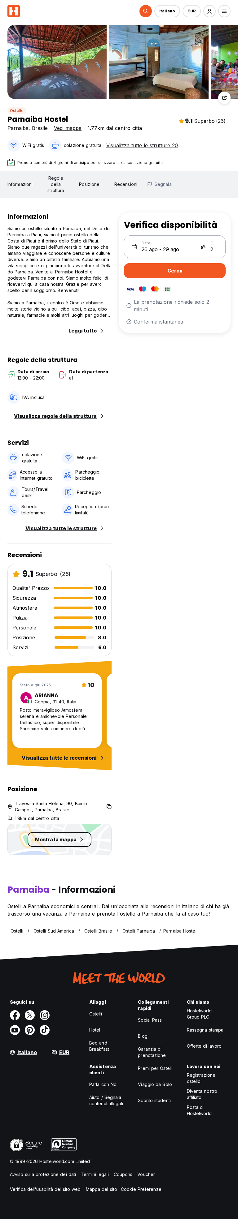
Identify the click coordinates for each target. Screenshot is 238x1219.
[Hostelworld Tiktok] (45, 1030)
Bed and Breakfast (99, 1046)
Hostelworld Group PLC (199, 1013)
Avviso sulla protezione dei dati (43, 1174)
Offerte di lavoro (204, 1046)
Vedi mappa (68, 128)
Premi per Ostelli (155, 1068)
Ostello (17, 110)
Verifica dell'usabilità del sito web (45, 1189)
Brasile (40, 128)
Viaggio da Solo (155, 1084)
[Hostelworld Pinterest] (30, 1030)
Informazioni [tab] (20, 184)
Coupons (123, 1174)
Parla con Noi (103, 1084)
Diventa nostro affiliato (202, 1094)
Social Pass (150, 1020)
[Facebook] (15, 1015)
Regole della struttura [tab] (55, 184)
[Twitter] (30, 1015)
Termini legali (94, 1174)
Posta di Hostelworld (199, 1110)
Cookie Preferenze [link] (141, 1189)
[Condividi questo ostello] (224, 98)
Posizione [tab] (89, 184)
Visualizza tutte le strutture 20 (142, 145)
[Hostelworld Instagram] (45, 1015)
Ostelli (95, 1013)
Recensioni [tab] (125, 184)
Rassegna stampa (205, 1029)
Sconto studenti (154, 1100)
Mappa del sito (101, 1189)
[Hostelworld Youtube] (15, 1030)
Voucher (146, 1174)
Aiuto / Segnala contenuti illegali (106, 1100)
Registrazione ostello (201, 1078)
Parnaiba (18, 128)
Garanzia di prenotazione (152, 1052)
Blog (142, 1036)
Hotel (94, 1029)
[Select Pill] (145, 11)
